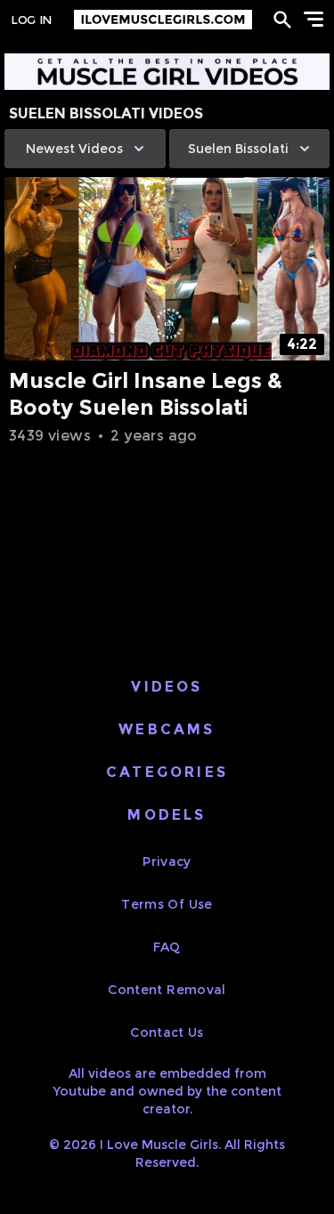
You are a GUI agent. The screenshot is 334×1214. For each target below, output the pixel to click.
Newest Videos (74, 149)
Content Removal (166, 990)
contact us (167, 1032)
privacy (167, 862)
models (166, 814)
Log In (31, 19)
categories (167, 772)
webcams (166, 729)
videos (166, 686)
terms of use (166, 904)
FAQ (166, 947)
